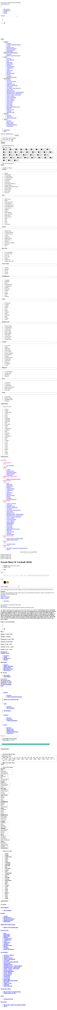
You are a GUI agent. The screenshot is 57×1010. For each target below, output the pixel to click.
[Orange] (7, 582)
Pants (6, 211)
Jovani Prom (9, 525)
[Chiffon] (3, 811)
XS (41, 157)
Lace (6, 292)
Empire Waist (8, 373)
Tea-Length (7, 337)
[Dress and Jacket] (5, 779)
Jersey (6, 307)
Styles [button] (5, 703)
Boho (6, 200)
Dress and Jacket (9, 202)
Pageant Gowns (10, 471)
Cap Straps (7, 396)
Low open (7, 256)
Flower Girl (8, 182)
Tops (6, 221)
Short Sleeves (8, 388)
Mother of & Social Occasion (13, 479)
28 (46, 152)
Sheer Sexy (7, 215)
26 (40, 152)
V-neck (6, 365)
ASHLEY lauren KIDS (12, 507)
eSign (2, 685)
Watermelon (8, 436)
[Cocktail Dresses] (6, 773)
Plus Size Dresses (11, 495)
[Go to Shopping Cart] (1, 5)
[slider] (51, 744)
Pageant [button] (6, 692)
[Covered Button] (4, 789)
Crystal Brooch (8, 284)
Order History (7, 676)
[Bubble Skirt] (5, 783)
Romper (8, 496)
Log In (5, 13)
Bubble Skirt (8, 231)
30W (20, 157)
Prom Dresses (8, 188)
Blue (6, 422)
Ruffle (6, 293)
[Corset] (5, 787)
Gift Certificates (10, 465)
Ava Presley (9, 508)
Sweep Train (8, 336)
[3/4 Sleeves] (5, 837)
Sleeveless (7, 390)
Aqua (6, 416)
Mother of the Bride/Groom (11, 186)
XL (10, 160)
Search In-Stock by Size (8, 145)
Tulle (6, 319)
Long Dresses (8, 208)
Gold (6, 446)
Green (6, 413)
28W (13, 157)
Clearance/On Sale (11, 544)
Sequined (7, 315)
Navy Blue (7, 424)
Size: (2, 572)
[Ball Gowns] (5, 776)
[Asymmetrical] (4, 817)
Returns (6, 659)
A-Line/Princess (9, 371)
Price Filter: (5, 139)
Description (6, 601)
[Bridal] (6, 770)
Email (5, 657)
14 (5, 152)
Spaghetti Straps (9, 399)
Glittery (7, 267)
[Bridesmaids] (6, 771)
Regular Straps (8, 398)
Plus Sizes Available (9, 242)
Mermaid (7, 374)
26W (6, 157)
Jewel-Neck (8, 350)
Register (5, 11)
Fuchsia (7, 434)
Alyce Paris (9, 504)
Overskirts (9, 498)
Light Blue (7, 419)
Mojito (6, 410)
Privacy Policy (7, 667)
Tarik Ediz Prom (10, 534)
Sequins (7, 296)
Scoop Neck (8, 359)
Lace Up (7, 255)
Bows (6, 283)
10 (43, 149)
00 (12, 149)
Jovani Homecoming (11, 519)
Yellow (6, 409)
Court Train (7, 330)
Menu (2, 39)
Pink (6, 431)
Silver (6, 452)
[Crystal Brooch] (4, 806)
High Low (7, 236)
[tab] (30, 464)
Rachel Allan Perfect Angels (13, 529)
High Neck (7, 348)
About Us (6, 664)
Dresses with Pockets (11, 499)
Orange (7, 440)
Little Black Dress (9, 205)
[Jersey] (3, 813)
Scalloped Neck (8, 357)
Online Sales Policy (5, 596)
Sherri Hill (9, 530)
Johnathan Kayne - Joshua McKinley (15, 514)
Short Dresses (8, 217)
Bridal (6, 173)
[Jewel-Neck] (4, 826)
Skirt (6, 218)
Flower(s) (7, 289)
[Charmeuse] (3, 809)
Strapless (7, 362)
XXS (34, 157)
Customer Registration (6, 684)
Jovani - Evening (10, 518)
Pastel (6, 273)
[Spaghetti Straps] (4, 845)
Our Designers (7, 710)
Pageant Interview (11, 473)
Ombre (6, 272)
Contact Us (6, 655)
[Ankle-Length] (4, 816)
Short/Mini (7, 334)
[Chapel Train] (4, 818)
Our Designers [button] (4, 952)
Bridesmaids (8, 174)
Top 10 (8, 549)
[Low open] (4, 793)
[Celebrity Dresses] (5, 784)
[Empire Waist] (4, 830)
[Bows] (4, 805)
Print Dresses (8, 212)
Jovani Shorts (10, 523)
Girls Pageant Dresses (10, 183)
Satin (6, 313)
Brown (6, 448)
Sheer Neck (8, 360)
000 (6, 149)
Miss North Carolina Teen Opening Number (17, 548)
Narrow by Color (7, 406)
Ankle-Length (8, 326)
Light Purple (8, 428)
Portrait (6, 356)
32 (5, 155)
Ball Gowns (8, 199)
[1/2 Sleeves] (5, 836)
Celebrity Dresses (9, 232)
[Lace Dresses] (5, 780)
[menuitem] (30, 9)
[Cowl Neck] (4, 823)
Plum (6, 437)
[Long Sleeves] (5, 838)
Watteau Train (8, 339)
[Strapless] (4, 846)
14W (12, 155)
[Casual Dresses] (6, 772)
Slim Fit (7, 376)
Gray (6, 451)
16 (11, 152)
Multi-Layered (8, 238)
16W (19, 155)
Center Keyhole (8, 233)
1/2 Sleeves (7, 382)
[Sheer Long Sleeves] (5, 840)
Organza (7, 312)
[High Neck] (4, 825)
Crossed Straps (8, 253)
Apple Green (8, 412)
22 (28, 152)
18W (26, 155)
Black (6, 449)
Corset (6, 235)
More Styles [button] (4, 1001)
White (6, 454)
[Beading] (4, 804)
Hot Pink (7, 433)
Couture (8, 469)
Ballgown (9, 487)
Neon (6, 270)
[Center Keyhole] (5, 785)
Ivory (6, 443)
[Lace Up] (4, 792)
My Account (6, 9)
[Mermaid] (4, 832)
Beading (7, 281)
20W (33, 155)
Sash (6, 295)
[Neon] (2, 799)
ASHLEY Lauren (11, 506)
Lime (6, 415)
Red (6, 439)
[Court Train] (4, 820)
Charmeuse (7, 303)
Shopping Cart (7, 10)
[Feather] (3, 812)
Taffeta (6, 318)
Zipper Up (7, 259)
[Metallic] (2, 797)
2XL (17, 160)
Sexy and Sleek (8, 214)
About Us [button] (6, 715)
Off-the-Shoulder (9, 353)
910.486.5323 (4, 652)
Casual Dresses (8, 176)
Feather (7, 287)
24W (47, 155)
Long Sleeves (8, 385)
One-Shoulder (8, 354)
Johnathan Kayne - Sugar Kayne (14, 515)
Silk (6, 316)
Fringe (6, 290)
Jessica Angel (10, 511)
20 (23, 152)
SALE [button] (2, 996)
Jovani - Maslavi (10, 521)
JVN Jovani (9, 526)
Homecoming (8, 185)
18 (17, 152)
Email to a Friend (5, 598)
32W (27, 157)
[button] (6, 42)
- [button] (4, 464)
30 (52, 152)
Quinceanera (8, 189)
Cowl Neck (7, 345)
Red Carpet (7, 191)
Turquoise (7, 418)
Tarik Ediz (9, 533)
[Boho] (5, 777)
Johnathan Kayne (11, 513)
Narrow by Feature (7, 168)
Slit (6, 245)
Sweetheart (7, 363)
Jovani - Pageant (10, 522)
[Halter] (4, 824)
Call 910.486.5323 (5, 4)
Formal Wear (10, 492)
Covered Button (9, 252)
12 (49, 149)
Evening (7, 180)
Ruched (7, 244)
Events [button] (5, 724)
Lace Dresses (8, 203)
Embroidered (8, 286)
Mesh (6, 310)
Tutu (6, 222)
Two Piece (7, 224)
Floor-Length (8, 332)
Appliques (7, 280)
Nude (6, 445)
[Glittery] (2, 796)
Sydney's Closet (10, 531)
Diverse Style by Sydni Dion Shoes (15, 538)
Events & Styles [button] (4, 930)
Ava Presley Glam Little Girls (13, 510)
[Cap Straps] (4, 842)
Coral (6, 442)
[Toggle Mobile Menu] (1, 687)
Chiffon (7, 304)
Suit (6, 220)
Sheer (6, 258)
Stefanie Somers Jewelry (12, 539)
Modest (7, 209)
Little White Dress (9, 206)
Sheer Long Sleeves (9, 387)
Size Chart (3, 595)
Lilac (6, 427)
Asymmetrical (8, 327)
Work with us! (7, 670)
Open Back (7, 239)
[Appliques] (4, 803)
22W (40, 155)
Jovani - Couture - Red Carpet (14, 517)
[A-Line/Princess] (4, 829)
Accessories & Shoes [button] (6, 988)
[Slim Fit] (4, 833)
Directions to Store (8, 668)
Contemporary (10, 490)
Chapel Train (8, 329)
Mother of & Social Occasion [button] (8, 924)
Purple (6, 425)
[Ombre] (2, 800)
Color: (2, 579)
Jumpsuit (9, 494)
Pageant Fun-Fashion (11, 472)
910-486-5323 (7, 658)
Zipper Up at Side (9, 261)
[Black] (5, 582)
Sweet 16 (7, 192)
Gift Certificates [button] (5, 907)
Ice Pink (7, 430)
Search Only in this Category (9, 138)
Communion (8, 179)
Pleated (6, 241)
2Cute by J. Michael (11, 503)
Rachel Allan (10, 527)
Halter (6, 347)
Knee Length (8, 333)
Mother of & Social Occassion (11, 699)
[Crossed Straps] (4, 791)
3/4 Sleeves (7, 384)
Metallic (7, 269)
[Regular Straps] (4, 844)
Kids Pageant (10, 475)
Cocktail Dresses (9, 177)
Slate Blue (7, 421)
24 (34, 152)
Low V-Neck (8, 351)
